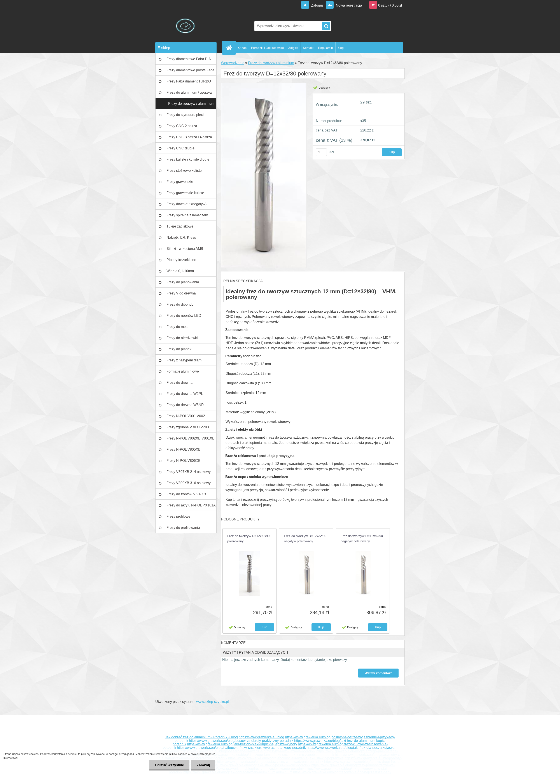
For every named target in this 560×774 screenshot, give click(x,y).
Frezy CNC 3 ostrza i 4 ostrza (189, 137)
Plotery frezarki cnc (181, 260)
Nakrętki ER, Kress (181, 237)
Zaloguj (317, 5)
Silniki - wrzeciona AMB (184, 248)
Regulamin (325, 47)
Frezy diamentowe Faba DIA (188, 59)
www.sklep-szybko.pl (212, 702)
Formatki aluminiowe (182, 371)
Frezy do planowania (182, 282)
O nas (242, 47)
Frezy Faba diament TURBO (188, 81)
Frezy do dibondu (180, 304)
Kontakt (308, 47)
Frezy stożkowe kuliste (184, 170)
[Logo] (185, 26)
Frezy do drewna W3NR (185, 405)
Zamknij (203, 765)
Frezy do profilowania (183, 527)
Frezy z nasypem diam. (184, 360)
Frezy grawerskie (179, 182)
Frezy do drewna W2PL (184, 394)
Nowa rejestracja (348, 5)
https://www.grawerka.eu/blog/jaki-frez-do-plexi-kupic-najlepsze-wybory (242, 744)
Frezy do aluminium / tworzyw (189, 92)
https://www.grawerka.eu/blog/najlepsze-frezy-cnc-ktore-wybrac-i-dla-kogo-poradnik (241, 747)
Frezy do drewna (179, 382)
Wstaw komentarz (378, 673)
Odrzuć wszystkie (169, 765)
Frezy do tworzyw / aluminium (191, 103)
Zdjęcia (293, 47)
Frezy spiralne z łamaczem (187, 215)
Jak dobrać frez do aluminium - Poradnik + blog (201, 737)
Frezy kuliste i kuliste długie (187, 159)
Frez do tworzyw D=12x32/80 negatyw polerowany (305, 538)
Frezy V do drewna (181, 293)
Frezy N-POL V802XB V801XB (190, 438)
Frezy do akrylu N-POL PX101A (191, 505)
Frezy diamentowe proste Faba (190, 70)
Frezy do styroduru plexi (185, 115)
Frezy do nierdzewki (182, 338)
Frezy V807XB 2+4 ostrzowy (188, 472)
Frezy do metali (178, 327)
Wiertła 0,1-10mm (180, 271)
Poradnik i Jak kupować (267, 47)
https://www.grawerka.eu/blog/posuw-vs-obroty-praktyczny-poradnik (241, 740)
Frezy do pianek (178, 349)
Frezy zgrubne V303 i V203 (187, 427)
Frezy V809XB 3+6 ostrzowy (188, 483)
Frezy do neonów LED (183, 315)
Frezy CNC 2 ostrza (181, 126)
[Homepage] (231, 47)
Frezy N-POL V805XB (183, 449)
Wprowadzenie (232, 63)
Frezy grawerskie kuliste (185, 193)
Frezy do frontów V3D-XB (186, 494)
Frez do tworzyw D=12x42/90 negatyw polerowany (362, 538)
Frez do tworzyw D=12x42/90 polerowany (248, 538)
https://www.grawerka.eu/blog (261, 737)
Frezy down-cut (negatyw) (186, 204)
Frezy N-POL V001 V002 (185, 416)
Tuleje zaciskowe (179, 226)
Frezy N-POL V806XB (183, 460)
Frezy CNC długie (180, 148)
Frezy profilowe (178, 516)
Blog (341, 47)
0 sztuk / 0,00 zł (390, 5)
